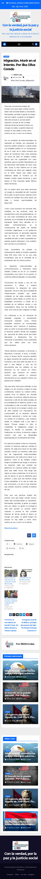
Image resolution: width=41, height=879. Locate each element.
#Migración (30, 80)
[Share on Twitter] (34, 537)
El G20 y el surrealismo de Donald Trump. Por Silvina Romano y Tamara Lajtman (11, 625)
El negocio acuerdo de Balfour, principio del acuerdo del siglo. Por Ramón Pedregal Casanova (29, 625)
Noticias (8, 819)
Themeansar (20, 869)
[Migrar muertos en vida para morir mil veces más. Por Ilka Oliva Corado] (11, 573)
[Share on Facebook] (29, 537)
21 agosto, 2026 (13, 759)
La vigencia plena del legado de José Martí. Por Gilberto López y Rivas (19, 717)
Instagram (31, 874)
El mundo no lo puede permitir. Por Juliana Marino (18, 695)
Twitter (17, 874)
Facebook (10, 874)
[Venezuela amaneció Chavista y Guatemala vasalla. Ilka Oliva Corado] (11, 594)
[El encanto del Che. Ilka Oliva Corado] (26, 573)
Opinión (6, 56)
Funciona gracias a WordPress (14, 867)
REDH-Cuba (18, 75)
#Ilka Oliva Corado (18, 80)
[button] (33, 44)
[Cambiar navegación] (19, 44)
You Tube (23, 874)
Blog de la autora (10, 528)
